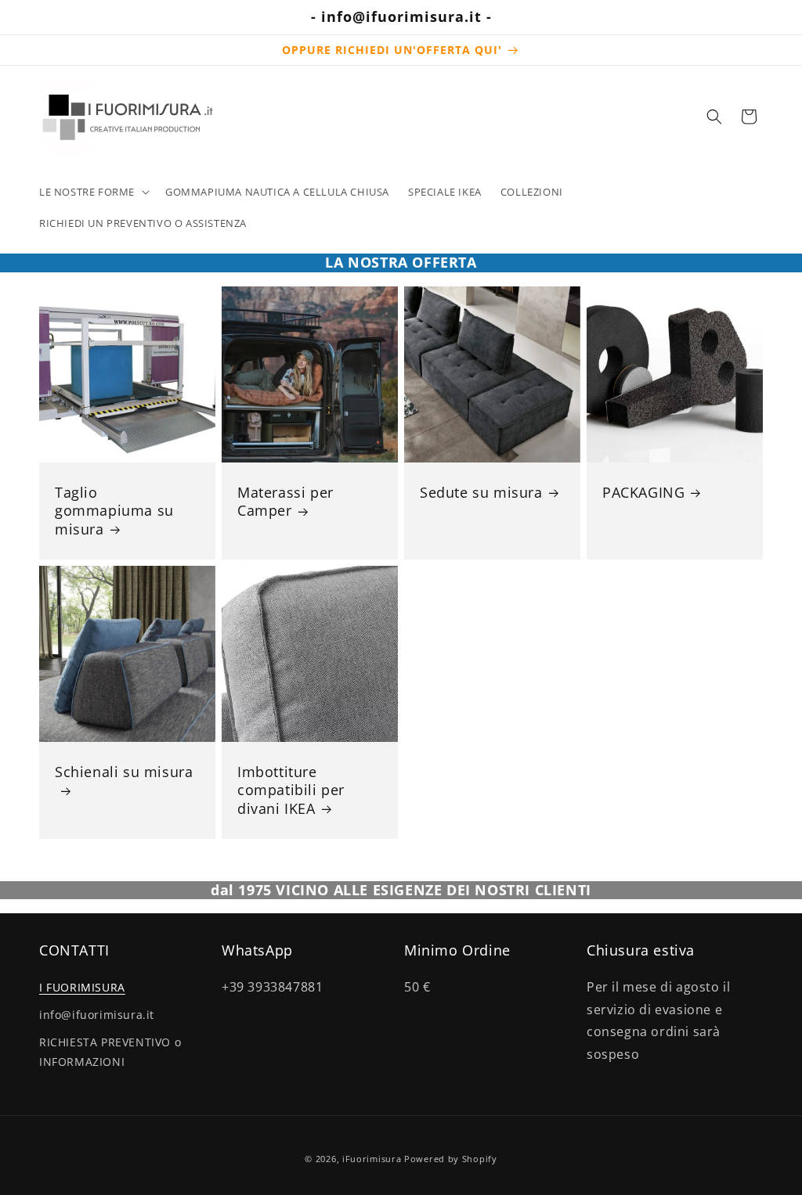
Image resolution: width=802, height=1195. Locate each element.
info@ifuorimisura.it (96, 1014)
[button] (93, 192)
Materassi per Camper (285, 502)
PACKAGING (643, 493)
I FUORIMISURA (82, 987)
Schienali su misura (124, 772)
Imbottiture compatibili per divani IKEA (291, 790)
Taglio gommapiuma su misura (114, 511)
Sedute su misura (481, 493)
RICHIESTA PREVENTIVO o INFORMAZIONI (110, 1052)
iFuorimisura (371, 1158)
